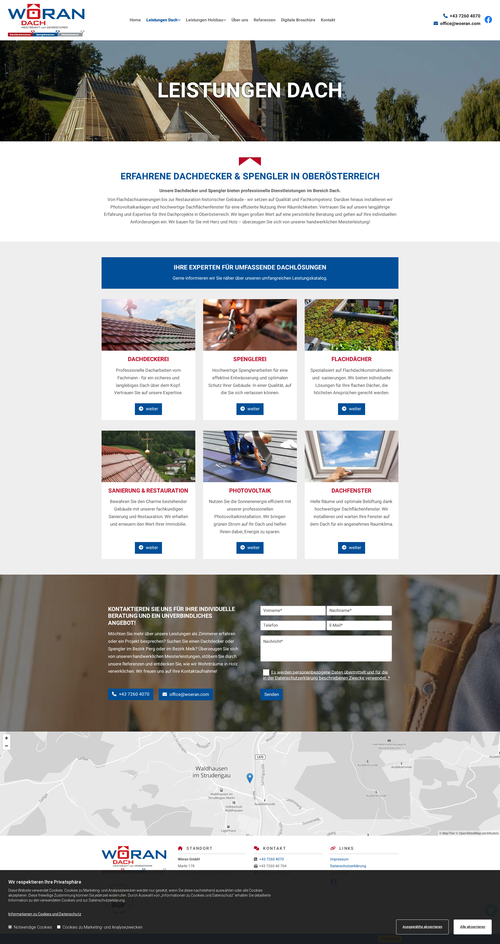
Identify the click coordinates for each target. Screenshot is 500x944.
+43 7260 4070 (465, 16)
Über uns (240, 20)
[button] (148, 409)
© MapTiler (447, 833)
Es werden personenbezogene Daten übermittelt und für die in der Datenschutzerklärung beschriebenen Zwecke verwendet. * (326, 675)
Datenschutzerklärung (348, 866)
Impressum (339, 859)
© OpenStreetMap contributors (477, 833)
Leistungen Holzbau (204, 20)
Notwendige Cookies (33, 927)
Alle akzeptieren (472, 927)
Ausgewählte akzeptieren (422, 927)
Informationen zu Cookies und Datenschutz (44, 914)
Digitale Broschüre (298, 20)
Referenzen (265, 20)
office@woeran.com (460, 23)
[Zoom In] (6, 738)
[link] (160, 20)
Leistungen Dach (162, 20)
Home (135, 20)
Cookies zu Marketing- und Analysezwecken (102, 927)
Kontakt (328, 20)
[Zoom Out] (6, 746)
